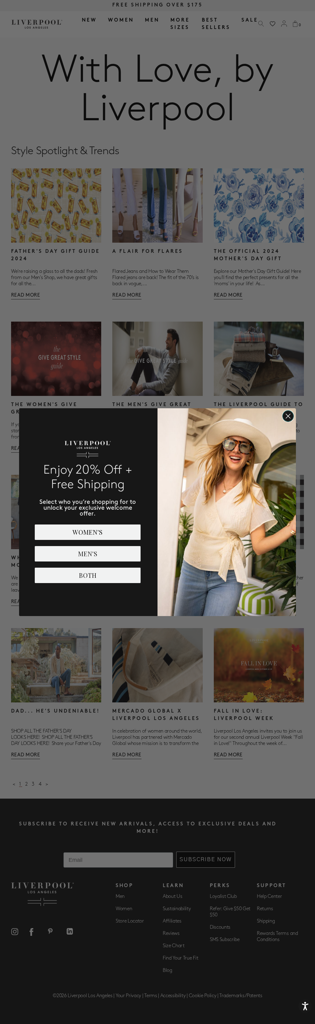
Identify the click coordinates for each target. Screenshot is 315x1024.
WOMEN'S (88, 532)
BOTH (88, 575)
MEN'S (88, 553)
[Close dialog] (288, 416)
